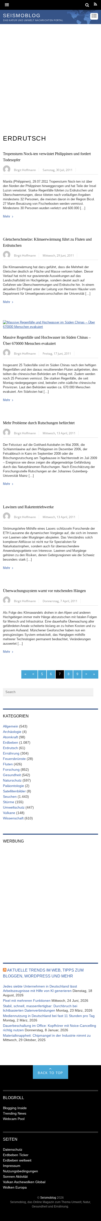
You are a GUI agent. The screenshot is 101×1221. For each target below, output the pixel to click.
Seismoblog (48, 1197)
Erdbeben (10, 742)
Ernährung (11, 753)
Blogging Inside (15, 1108)
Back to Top (50, 1073)
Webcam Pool (14, 1119)
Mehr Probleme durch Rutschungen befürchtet (39, 423)
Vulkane (9, 813)
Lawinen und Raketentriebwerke (28, 507)
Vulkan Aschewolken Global (24, 1182)
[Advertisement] (50, 77)
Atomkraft (10, 737)
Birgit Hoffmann (25, 170)
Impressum (11, 1166)
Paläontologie (13, 786)
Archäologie (12, 732)
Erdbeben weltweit (17, 1160)
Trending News (14, 1113)
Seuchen (10, 797)
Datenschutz (12, 1149)
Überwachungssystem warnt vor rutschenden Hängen (44, 591)
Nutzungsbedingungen (20, 1171)
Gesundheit (12, 775)
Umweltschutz (14, 807)
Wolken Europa (15, 1187)
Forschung (11, 769)
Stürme (8, 802)
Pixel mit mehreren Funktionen (26, 1001)
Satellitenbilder (14, 791)
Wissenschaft (13, 818)
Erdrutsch (10, 748)
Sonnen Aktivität (15, 1176)
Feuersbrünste (14, 759)
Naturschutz (12, 780)
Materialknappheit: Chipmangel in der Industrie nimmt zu (47, 1035)
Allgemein (10, 726)
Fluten (8, 764)
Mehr (6, 216)
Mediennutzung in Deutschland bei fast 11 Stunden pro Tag (49, 1016)
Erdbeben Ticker (15, 1155)
